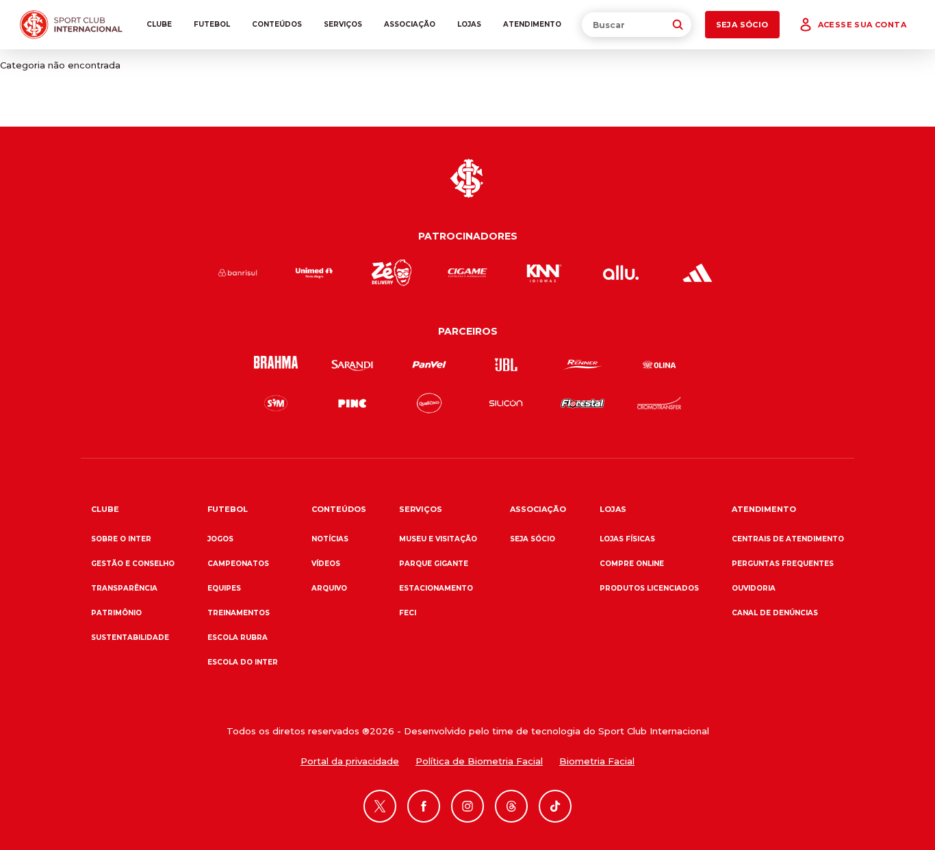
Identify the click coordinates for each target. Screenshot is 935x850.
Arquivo (329, 588)
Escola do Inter (242, 662)
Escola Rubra (237, 637)
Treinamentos (238, 612)
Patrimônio (116, 612)
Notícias (329, 539)
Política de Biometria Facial (479, 761)
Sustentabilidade (130, 637)
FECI (407, 612)
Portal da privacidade (349, 761)
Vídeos (325, 563)
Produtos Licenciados (649, 588)
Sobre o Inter (121, 539)
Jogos (220, 539)
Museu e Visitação (438, 539)
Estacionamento (436, 588)
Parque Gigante (433, 563)
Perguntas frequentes (783, 563)
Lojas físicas (627, 539)
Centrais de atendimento (788, 539)
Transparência (124, 588)
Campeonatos (238, 563)
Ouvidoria (754, 588)
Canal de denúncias (775, 612)
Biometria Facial (597, 761)
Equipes (224, 588)
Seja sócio (532, 539)
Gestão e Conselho (133, 563)
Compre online (632, 563)
